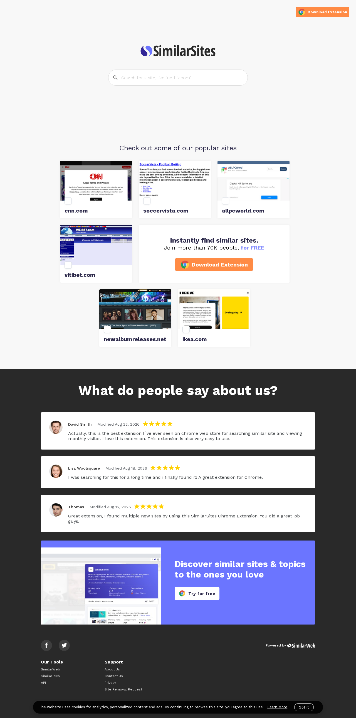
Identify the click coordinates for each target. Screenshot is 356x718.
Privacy (110, 683)
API (43, 683)
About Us (112, 669)
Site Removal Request (123, 689)
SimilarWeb (50, 669)
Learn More (277, 707)
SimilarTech (50, 676)
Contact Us (114, 676)
